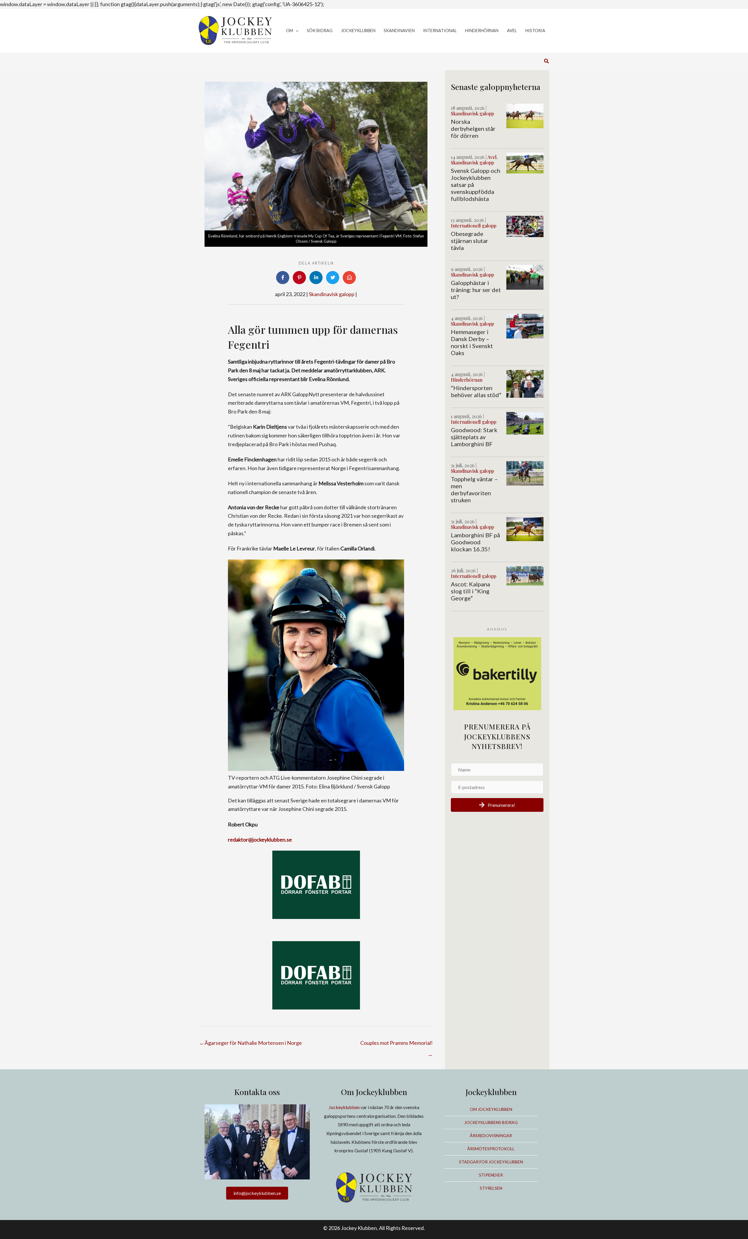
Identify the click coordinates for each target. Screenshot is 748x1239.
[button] (296, 31)
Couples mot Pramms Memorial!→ (396, 1044)
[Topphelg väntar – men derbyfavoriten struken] (524, 473)
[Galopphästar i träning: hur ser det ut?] (524, 276)
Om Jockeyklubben (491, 1109)
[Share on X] (332, 277)
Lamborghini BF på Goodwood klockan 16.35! (475, 541)
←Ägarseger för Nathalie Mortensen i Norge (250, 1043)
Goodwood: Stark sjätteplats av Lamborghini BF (474, 436)
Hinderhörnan (466, 380)
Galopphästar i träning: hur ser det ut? (476, 289)
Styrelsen (491, 1188)
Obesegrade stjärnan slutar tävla (469, 240)
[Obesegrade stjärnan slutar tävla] (524, 226)
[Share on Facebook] (282, 277)
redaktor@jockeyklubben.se (260, 839)
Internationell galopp (473, 226)
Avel (491, 157)
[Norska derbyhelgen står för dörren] (524, 115)
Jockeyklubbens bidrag (491, 1122)
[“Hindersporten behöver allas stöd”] (524, 383)
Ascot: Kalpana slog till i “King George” (470, 591)
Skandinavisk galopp (331, 294)
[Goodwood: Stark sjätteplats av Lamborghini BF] (524, 422)
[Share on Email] (349, 277)
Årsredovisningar (491, 1135)
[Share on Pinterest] (299, 277)
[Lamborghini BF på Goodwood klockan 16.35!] (524, 528)
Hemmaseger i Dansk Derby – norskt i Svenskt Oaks (472, 342)
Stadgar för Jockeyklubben (491, 1161)
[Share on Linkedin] (316, 277)
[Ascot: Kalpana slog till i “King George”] (524, 575)
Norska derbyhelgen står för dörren (473, 128)
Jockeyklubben (344, 1107)
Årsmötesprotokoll (491, 1148)
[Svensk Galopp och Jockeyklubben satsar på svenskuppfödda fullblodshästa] (524, 162)
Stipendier (491, 1174)
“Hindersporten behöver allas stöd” (476, 391)
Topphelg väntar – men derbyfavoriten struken (474, 489)
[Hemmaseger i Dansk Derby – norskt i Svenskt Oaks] (524, 325)
